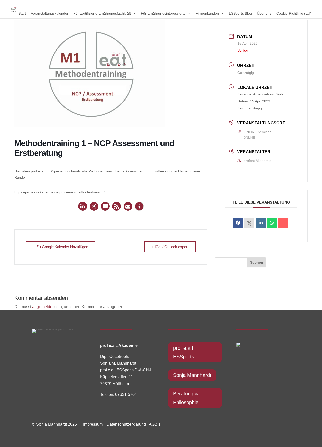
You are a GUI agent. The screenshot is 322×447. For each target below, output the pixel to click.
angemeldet (42, 307)
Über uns (264, 13)
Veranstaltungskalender (49, 13)
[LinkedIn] (261, 223)
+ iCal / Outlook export (170, 247)
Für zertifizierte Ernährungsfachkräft (102, 13)
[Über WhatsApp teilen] (272, 223)
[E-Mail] (283, 223)
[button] (82, 206)
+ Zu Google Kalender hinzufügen (60, 247)
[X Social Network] (249, 223)
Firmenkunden (207, 13)
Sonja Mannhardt (192, 375)
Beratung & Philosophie (185, 398)
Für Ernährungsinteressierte (163, 13)
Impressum (93, 424)
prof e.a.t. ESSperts (184, 352)
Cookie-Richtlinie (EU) (293, 13)
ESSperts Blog (240, 13)
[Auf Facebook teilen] (238, 223)
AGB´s (155, 424)
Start (22, 13)
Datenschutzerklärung (125, 424)
